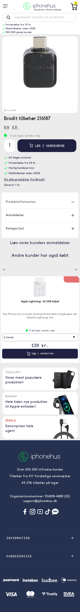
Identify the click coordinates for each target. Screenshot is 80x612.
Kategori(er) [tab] (15, 228)
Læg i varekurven (48, 145)
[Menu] (6, 6)
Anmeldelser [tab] (15, 215)
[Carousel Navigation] (1, 268)
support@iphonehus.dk (40, 501)
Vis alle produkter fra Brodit (24, 179)
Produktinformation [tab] (21, 202)
